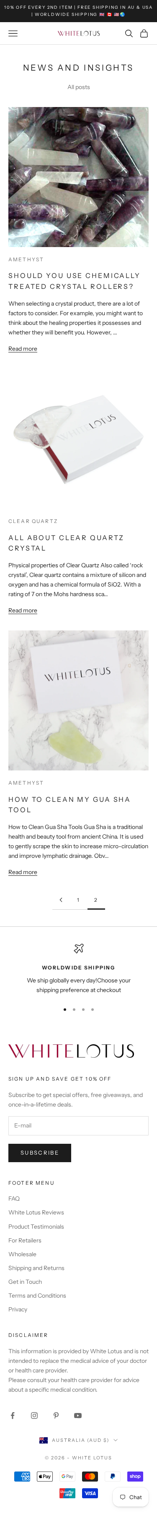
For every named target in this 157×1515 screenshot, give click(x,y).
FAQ (14, 1198)
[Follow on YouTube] (78, 1415)
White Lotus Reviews (36, 1212)
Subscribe (40, 1152)
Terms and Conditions (37, 1295)
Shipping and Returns (36, 1268)
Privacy (17, 1309)
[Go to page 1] (61, 899)
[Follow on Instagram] (34, 1415)
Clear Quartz (33, 521)
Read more (22, 348)
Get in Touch (25, 1281)
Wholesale (22, 1254)
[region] (78, 969)
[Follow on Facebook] (12, 1415)
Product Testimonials (36, 1226)
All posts (78, 87)
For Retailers (24, 1240)
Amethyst (26, 259)
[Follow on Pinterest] (56, 1415)
